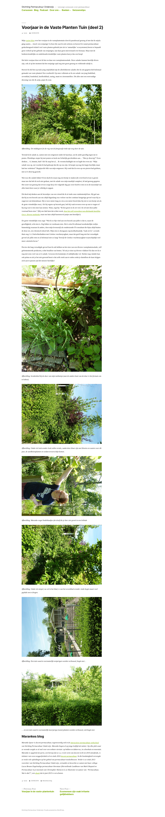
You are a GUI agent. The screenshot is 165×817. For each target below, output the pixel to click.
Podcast (44, 10)
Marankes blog (47, 781)
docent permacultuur (69, 756)
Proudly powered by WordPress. (54, 810)
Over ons (54, 10)
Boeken (65, 10)
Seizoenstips (79, 10)
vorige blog (30, 40)
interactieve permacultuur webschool (84, 742)
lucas (25, 33)
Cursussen (27, 10)
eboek (37, 773)
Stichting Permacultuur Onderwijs (38, 7)
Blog (36, 10)
